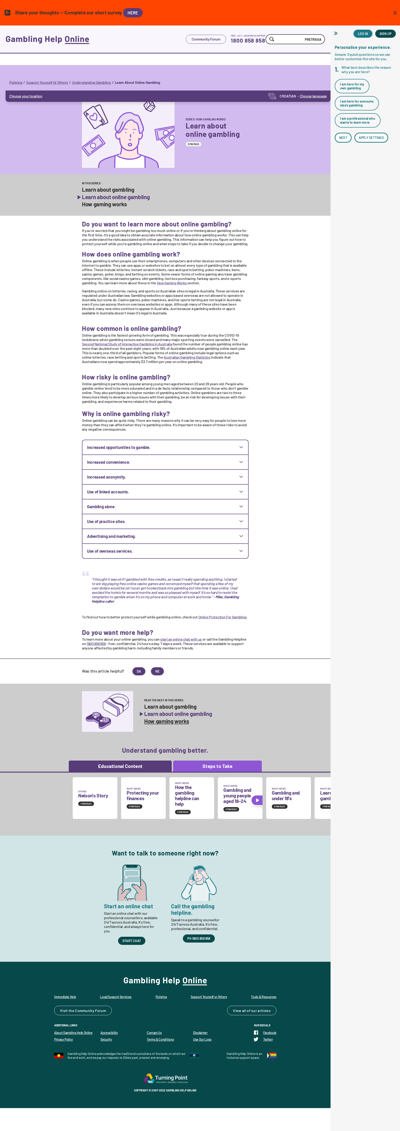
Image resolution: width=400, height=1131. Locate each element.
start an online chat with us (181, 639)
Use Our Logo (202, 1039)
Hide (336, 33)
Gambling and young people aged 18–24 (237, 795)
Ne (157, 671)
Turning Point (165, 1078)
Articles (264, 1010)
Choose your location (25, 96)
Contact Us (154, 1033)
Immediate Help (65, 997)
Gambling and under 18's (286, 795)
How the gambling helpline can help (187, 795)
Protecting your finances (143, 795)
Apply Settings (371, 138)
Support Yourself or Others (209, 997)
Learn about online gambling (116, 197)
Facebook (269, 1033)
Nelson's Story (93, 795)
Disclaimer (200, 1033)
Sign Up (385, 34)
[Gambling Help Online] (96, 39)
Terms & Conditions (160, 1039)
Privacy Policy (63, 1039)
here (133, 12)
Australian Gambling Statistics (187, 357)
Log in (363, 34)
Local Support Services (115, 997)
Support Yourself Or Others (47, 82)
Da (139, 671)
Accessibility (109, 1033)
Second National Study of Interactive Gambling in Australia (127, 344)
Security (106, 1039)
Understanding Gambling (91, 82)
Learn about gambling (108, 189)
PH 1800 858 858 (198, 938)
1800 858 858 (248, 40)
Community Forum (206, 39)
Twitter (268, 1039)
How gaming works (104, 204)
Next (343, 138)
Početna (15, 82)
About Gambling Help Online (73, 1033)
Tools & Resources (263, 997)
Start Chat (131, 941)
